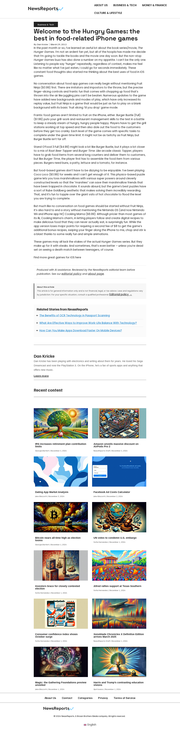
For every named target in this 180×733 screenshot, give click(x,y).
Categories (85, 698)
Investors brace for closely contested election (57, 587)
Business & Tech (125, 5)
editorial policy (71, 274)
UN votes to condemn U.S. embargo (115, 537)
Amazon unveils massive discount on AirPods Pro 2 (116, 445)
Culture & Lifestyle (108, 13)
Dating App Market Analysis (51, 492)
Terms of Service (125, 698)
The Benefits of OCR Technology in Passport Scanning (74, 315)
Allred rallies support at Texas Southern (117, 586)
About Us (101, 5)
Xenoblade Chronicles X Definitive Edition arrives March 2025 (119, 635)
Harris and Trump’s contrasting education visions (119, 683)
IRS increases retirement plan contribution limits (60, 445)
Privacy (103, 698)
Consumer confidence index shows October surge (56, 635)
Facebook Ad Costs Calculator (112, 492)
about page (96, 274)
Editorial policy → (120, 294)
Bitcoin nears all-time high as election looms (58, 539)
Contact (67, 698)
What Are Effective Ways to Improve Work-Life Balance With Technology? (88, 323)
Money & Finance (154, 5)
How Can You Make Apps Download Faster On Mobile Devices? (80, 330)
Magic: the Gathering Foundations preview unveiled (60, 683)
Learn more (41, 375)
